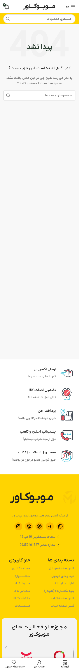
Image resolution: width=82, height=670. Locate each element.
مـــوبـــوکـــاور (39, 6)
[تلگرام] (50, 526)
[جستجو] (7, 18)
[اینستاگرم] (18, 526)
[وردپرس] (39, 526)
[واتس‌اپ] (60, 526)
